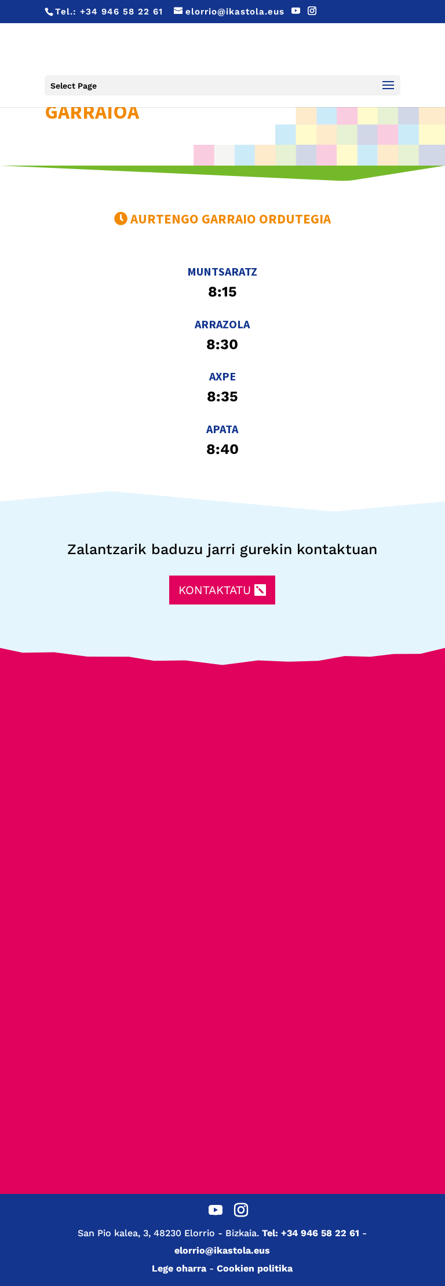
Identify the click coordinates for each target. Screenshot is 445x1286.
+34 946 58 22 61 (121, 11)
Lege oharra (179, 1268)
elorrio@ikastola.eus (222, 1250)
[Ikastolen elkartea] (127, 729)
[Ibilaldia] (318, 800)
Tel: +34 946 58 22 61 (310, 1233)
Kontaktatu (214, 590)
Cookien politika (255, 1268)
